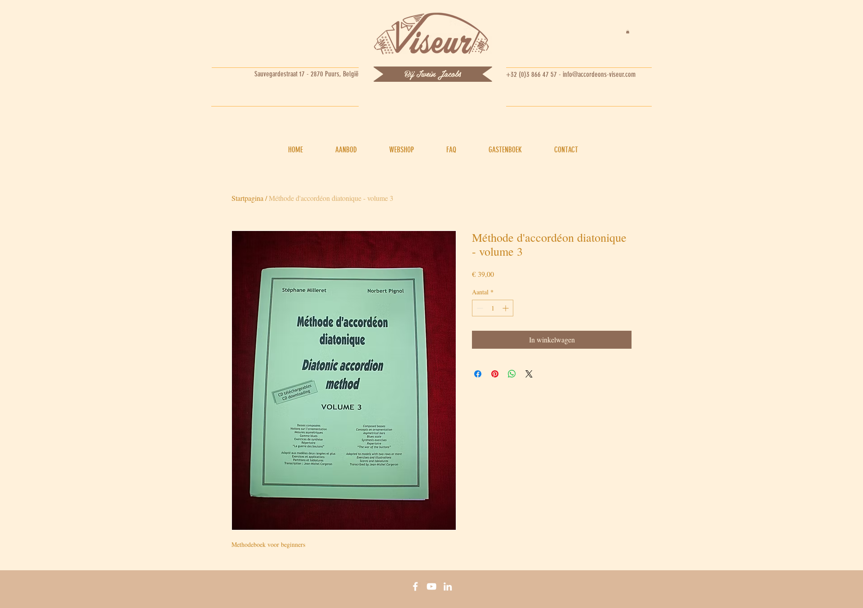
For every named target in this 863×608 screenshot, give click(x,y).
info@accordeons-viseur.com (599, 74)
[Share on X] (529, 373)
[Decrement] (479, 308)
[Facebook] (415, 586)
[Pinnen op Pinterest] (494, 373)
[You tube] (431, 586)
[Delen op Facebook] (477, 373)
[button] (627, 31)
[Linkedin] (448, 586)
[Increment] (506, 308)
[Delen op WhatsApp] (512, 373)
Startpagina (247, 198)
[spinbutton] (493, 308)
